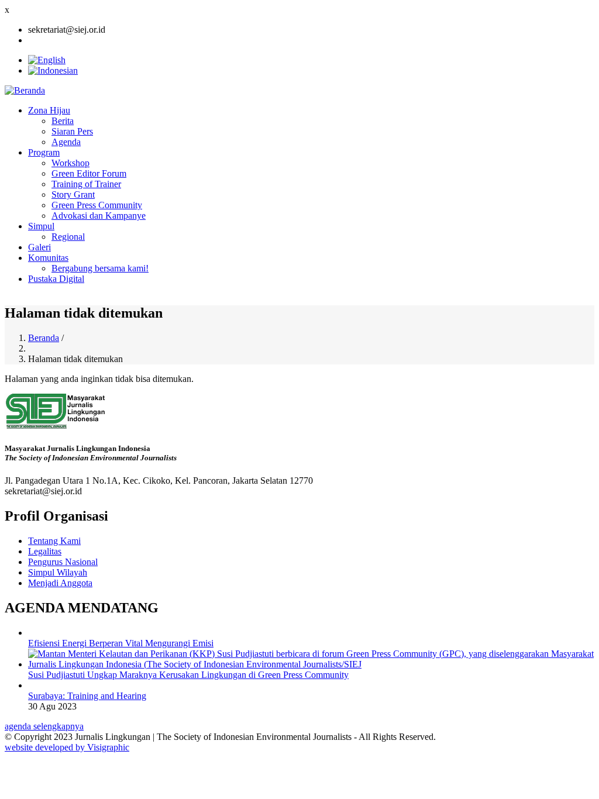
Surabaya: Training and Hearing (87, 696)
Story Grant (73, 194)
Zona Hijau (49, 110)
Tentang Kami (54, 541)
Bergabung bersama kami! (100, 268)
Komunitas (48, 258)
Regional (68, 237)
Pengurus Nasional (63, 562)
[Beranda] (25, 90)
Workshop (70, 163)
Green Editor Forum (88, 173)
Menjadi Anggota (60, 583)
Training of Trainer (86, 184)
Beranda (43, 338)
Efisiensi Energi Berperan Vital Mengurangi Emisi (121, 643)
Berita (62, 121)
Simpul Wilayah (57, 572)
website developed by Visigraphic (67, 747)
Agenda (66, 142)
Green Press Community (96, 205)
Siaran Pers (72, 131)
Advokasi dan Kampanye (98, 216)
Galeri (39, 247)
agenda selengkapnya (44, 726)
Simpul (41, 226)
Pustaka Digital (56, 279)
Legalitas (44, 551)
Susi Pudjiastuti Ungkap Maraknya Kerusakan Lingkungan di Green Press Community (188, 675)
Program (44, 152)
